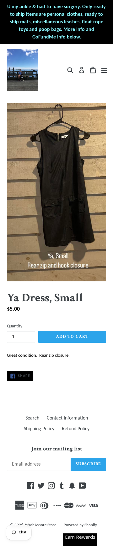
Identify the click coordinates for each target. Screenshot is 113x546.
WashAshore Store (40, 525)
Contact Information (67, 418)
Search (32, 418)
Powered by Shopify (80, 525)
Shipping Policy (39, 429)
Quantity (14, 326)
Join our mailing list (56, 448)
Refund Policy (75, 429)
